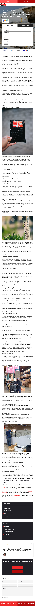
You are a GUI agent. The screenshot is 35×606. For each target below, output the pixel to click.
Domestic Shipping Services (9, 529)
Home (3, 8)
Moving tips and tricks (8, 513)
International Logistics (8, 531)
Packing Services (7, 536)
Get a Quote (6, 43)
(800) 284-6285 (9, 1)
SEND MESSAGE (5, 597)
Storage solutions (7, 516)
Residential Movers (7, 534)
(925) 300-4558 (26, 1)
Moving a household (8, 511)
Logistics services (7, 508)
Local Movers (6, 526)
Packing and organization (9, 515)
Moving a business (7, 510)
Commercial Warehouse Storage (10, 537)
